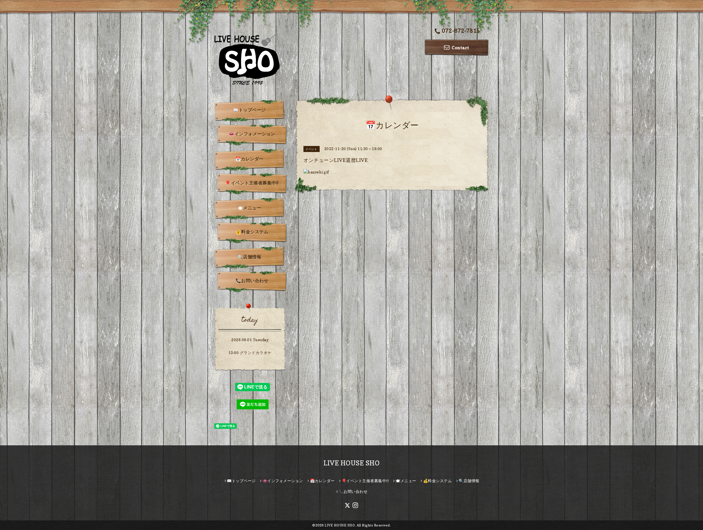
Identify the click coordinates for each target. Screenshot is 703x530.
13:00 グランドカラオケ (250, 352)
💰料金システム (252, 231)
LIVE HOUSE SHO (351, 463)
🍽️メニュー (249, 208)
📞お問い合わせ (252, 280)
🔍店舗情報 (249, 257)
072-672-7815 (461, 30)
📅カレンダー (249, 159)
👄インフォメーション (252, 134)
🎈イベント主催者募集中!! (252, 183)
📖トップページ (249, 110)
